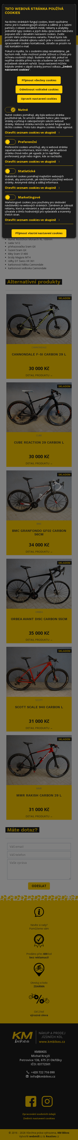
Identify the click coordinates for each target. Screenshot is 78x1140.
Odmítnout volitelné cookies (39, 89)
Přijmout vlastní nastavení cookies (39, 233)
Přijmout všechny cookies (39, 80)
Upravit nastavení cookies (39, 98)
